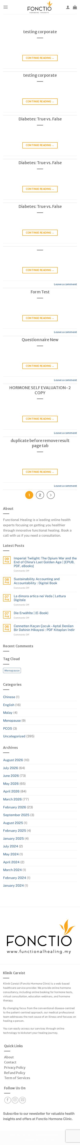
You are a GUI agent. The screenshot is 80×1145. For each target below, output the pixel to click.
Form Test (40, 291)
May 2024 (11, 854)
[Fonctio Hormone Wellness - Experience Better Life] (40, 7)
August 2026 (13, 760)
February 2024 (14, 878)
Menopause (12, 670)
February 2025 (14, 831)
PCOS (7, 728)
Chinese (9, 697)
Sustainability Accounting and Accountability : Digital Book (37, 581)
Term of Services (17, 1078)
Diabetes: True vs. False (40, 119)
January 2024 (13, 885)
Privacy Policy (14, 1067)
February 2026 (14, 807)
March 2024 (12, 870)
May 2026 (11, 784)
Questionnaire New (40, 339)
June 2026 (11, 776)
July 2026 (10, 768)
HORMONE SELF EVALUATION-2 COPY (40, 390)
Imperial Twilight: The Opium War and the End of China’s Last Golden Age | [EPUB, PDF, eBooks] (45, 562)
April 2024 (11, 862)
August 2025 (13, 823)
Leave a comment (65, 284)
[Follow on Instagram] (15, 1100)
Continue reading (40, 57)
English (8, 705)
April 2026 (11, 791)
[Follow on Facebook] (7, 1100)
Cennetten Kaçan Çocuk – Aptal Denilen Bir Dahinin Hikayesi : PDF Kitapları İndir (44, 628)
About (9, 1057)
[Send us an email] (22, 1100)
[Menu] (5, 7)
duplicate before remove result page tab (40, 443)
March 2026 (12, 799)
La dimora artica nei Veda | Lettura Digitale (40, 598)
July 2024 (10, 846)
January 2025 (13, 838)
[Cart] (75, 7)
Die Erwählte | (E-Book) (31, 613)
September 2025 (16, 815)
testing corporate (40, 31)
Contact (10, 1062)
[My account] (68, 7)
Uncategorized (14, 736)
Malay (8, 713)
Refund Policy (14, 1073)
